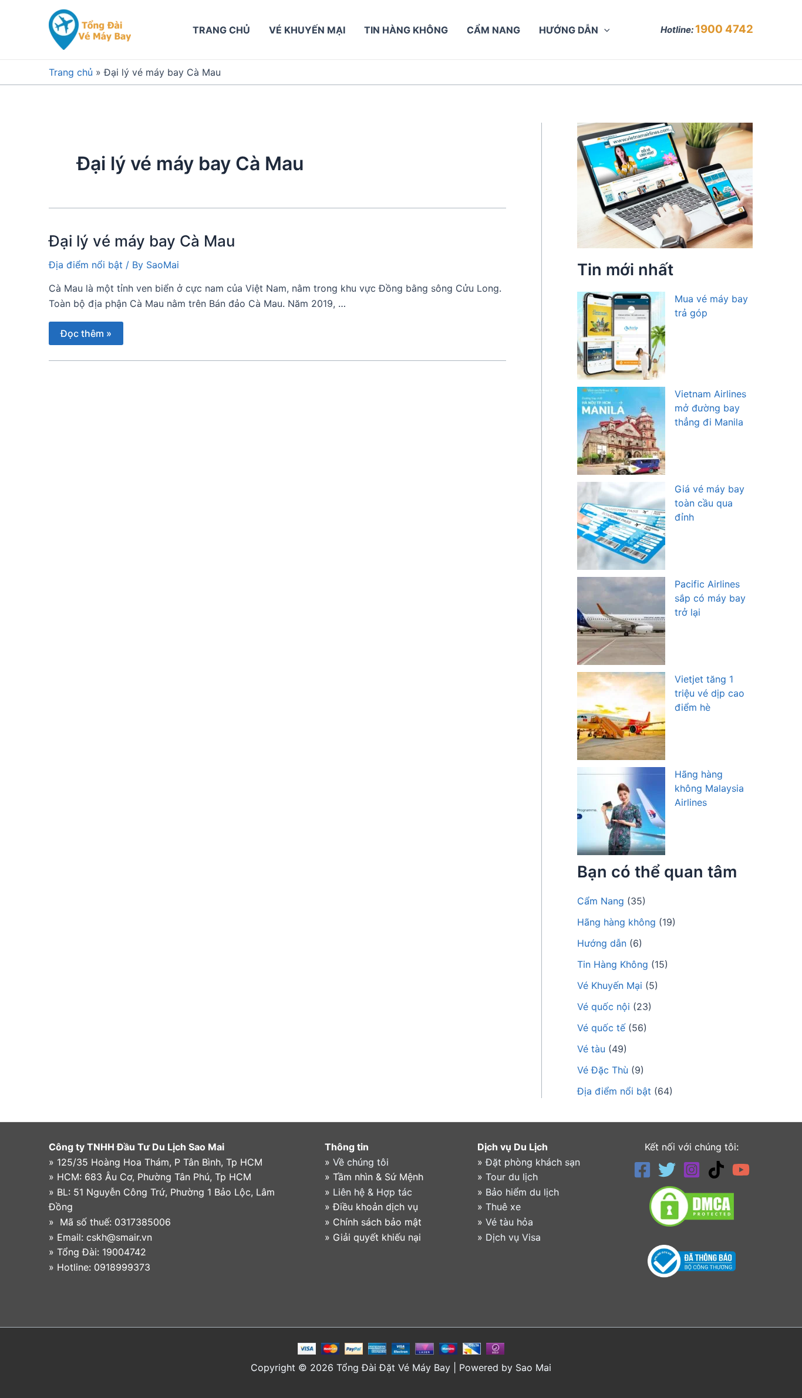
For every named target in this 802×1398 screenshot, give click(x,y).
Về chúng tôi (361, 1162)
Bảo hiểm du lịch (522, 1192)
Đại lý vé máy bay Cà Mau (142, 241)
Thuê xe (503, 1207)
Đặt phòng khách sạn (533, 1162)
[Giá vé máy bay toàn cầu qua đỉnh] (621, 526)
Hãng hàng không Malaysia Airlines (709, 788)
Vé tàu (591, 1049)
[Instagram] (691, 1169)
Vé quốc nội (603, 1006)
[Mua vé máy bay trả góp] (621, 336)
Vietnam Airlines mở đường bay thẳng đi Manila (710, 408)
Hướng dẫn (601, 943)
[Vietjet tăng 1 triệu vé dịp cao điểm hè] (621, 716)
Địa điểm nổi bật (86, 265)
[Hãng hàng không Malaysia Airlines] (621, 811)
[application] (604, 29)
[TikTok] (716, 1169)
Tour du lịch (512, 1177)
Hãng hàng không (616, 922)
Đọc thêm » (86, 330)
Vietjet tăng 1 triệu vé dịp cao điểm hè (709, 693)
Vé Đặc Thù (602, 1070)
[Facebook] (642, 1169)
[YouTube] (741, 1169)
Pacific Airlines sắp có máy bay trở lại (710, 598)
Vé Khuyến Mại (609, 985)
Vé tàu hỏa (509, 1222)
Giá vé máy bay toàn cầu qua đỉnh (709, 503)
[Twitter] (667, 1169)
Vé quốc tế (601, 1028)
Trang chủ (71, 72)
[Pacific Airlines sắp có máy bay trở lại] (621, 621)
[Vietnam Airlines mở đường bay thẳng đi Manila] (621, 431)
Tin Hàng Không (612, 964)
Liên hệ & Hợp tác (372, 1192)
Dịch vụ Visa (513, 1237)
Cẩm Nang (600, 901)
